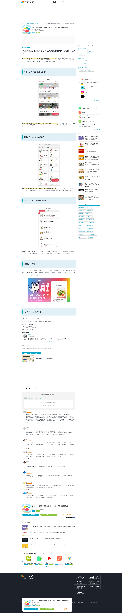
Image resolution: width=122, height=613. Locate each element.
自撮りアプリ (90, 225)
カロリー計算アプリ (83, 222)
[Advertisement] (48, 376)
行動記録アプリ (37, 23)
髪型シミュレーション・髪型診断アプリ (87, 228)
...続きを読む (50, 341)
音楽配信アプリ (88, 213)
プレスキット (56, 584)
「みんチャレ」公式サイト (33, 275)
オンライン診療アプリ (92, 234)
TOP (22, 23)
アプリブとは (46, 575)
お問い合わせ (56, 581)
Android (37, 32)
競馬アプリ (90, 237)
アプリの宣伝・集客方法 (58, 578)
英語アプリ (81, 213)
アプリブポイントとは (48, 578)
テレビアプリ (82, 216)
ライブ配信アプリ (90, 219)
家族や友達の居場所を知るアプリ (86, 231)
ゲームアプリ (90, 210)
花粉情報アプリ (82, 234)
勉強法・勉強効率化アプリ (85, 60)
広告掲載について (57, 575)
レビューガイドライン (48, 580)
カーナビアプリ (82, 225)
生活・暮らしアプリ (29, 23)
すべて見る (96, 129)
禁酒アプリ (82, 54)
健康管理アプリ (92, 51)
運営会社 (46, 584)
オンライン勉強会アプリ (85, 63)
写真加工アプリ (82, 210)
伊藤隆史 (30, 334)
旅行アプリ (88, 207)
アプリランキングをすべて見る (92, 100)
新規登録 (91, 1)
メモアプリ (91, 222)
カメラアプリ (89, 216)
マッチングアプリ (82, 237)
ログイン (99, 1)
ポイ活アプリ (82, 219)
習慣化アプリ (44, 23)
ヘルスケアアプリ (82, 48)
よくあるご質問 (47, 581)
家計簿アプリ (82, 207)
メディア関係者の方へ (58, 580)
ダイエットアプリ (83, 51)
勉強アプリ (81, 58)
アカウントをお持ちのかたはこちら (37, 398)
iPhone (33, 32)
